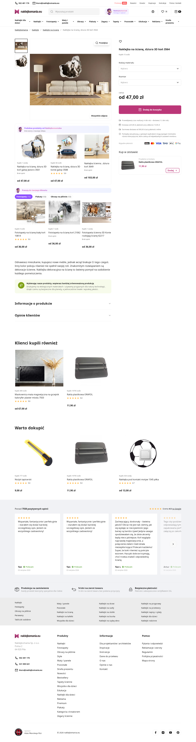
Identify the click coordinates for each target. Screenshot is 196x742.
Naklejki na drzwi (106, 603)
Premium (62, 703)
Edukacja (143, 21)
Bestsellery (62, 677)
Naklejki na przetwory (151, 608)
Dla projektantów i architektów (115, 643)
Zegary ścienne (64, 716)
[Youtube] (170, 732)
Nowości (133, 3)
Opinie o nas (106, 664)
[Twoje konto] (153, 11)
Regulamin (147, 652)
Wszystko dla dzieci (65, 620)
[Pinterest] (178, 732)
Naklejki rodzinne (149, 620)
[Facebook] (155, 732)
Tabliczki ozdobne (23, 619)
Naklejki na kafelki (65, 616)
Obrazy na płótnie (61, 196)
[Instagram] (163, 732)
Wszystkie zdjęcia (99, 115)
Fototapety (51, 21)
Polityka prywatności (152, 656)
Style (59, 656)
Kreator (142, 3)
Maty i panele (65, 21)
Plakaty (92, 21)
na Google (176, 508)
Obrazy (80, 21)
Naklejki (37, 21)
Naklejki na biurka (107, 616)
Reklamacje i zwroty (152, 647)
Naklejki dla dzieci (20, 21)
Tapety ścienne (64, 681)
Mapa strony (148, 660)
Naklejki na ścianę (65, 612)
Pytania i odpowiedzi (152, 643)
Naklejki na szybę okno (109, 620)
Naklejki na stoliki (107, 612)
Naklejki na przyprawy (151, 603)
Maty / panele (63, 603)
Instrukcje (162, 3)
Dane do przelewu (109, 656)
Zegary (104, 21)
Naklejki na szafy (106, 608)
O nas (102, 660)
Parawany (19, 615)
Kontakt (104, 669)
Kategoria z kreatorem (68, 711)
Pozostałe (128, 21)
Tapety (116, 21)
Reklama (156, 21)
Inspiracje (152, 3)
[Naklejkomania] (34, 636)
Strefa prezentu (170, 21)
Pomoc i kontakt (175, 3)
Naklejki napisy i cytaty (151, 612)
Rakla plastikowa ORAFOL (151, 162)
